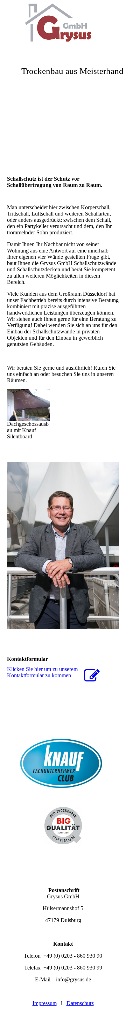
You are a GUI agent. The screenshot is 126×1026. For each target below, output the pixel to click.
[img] (63, 26)
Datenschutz (80, 1003)
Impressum (45, 1003)
